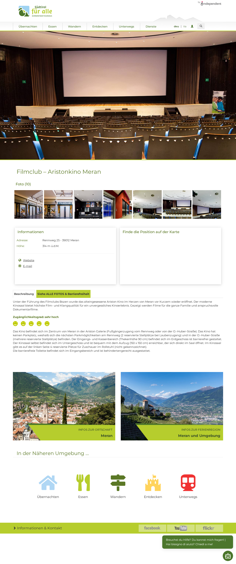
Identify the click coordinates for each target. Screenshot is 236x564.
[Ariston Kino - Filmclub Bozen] (28, 211)
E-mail (27, 266)
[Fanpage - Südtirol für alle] (152, 528)
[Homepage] (39, 11)
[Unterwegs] (188, 482)
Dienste (151, 26)
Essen (52, 26)
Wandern (74, 26)
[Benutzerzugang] (193, 26)
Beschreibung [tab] (24, 294)
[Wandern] (118, 482)
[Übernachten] (48, 482)
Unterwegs (126, 26)
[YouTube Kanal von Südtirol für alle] (181, 528)
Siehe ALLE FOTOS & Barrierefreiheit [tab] (63, 294)
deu (176, 26)
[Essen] (83, 482)
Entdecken (99, 26)
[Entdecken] (153, 482)
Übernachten (28, 26)
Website (28, 260)
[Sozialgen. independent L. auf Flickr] (209, 528)
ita (184, 26)
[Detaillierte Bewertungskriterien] (32, 324)
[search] (201, 26)
